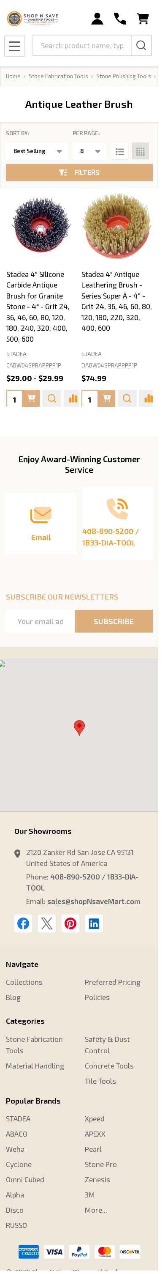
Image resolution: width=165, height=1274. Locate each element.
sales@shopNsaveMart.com (93, 901)
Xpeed (95, 1118)
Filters (87, 172)
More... (96, 1210)
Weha (15, 1149)
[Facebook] (23, 923)
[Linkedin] (94, 923)
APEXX (95, 1133)
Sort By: (18, 133)
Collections (24, 982)
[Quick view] (51, 398)
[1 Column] (119, 150)
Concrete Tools (109, 1065)
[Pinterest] (70, 923)
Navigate (22, 964)
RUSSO (16, 1225)
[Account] (97, 19)
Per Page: (86, 133)
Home (13, 76)
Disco (15, 1210)
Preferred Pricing (113, 982)
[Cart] (143, 19)
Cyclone (19, 1164)
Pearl (93, 1149)
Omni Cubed (25, 1179)
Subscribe (114, 621)
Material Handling (35, 1065)
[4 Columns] (140, 150)
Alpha (15, 1194)
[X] (47, 923)
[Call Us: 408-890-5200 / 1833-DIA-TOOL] (120, 19)
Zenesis (97, 1179)
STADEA (18, 1118)
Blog (13, 997)
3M (90, 1194)
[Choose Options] (31, 398)
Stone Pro (101, 1164)
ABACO (16, 1133)
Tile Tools (100, 1081)
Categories (25, 1020)
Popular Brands (33, 1100)
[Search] (141, 45)
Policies (97, 997)
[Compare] (73, 398)
